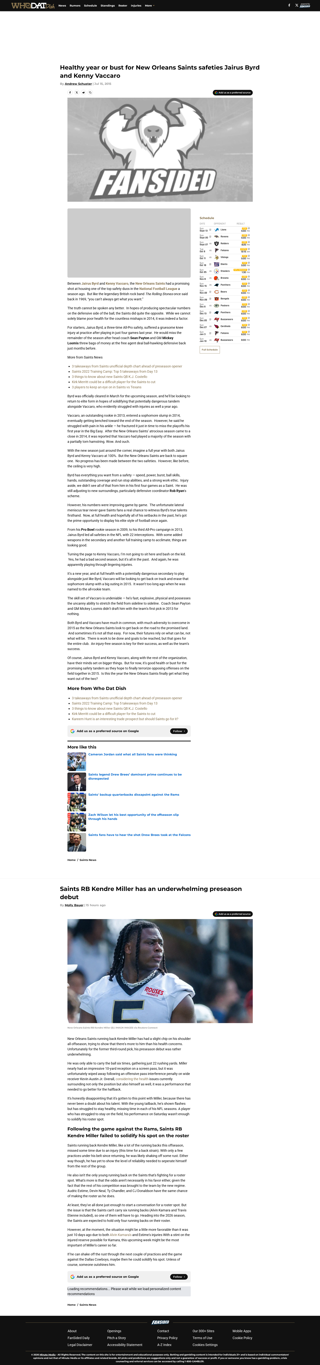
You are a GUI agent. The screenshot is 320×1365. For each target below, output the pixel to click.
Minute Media (47, 1354)
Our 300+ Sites (203, 1331)
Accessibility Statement (124, 1345)
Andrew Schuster (78, 84)
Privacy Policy (167, 1338)
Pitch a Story (116, 1338)
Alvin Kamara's (121, 1235)
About (72, 1331)
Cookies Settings (205, 1345)
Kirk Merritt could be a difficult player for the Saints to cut (113, 382)
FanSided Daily (79, 1338)
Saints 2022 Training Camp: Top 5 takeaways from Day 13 (114, 371)
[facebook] (289, 5)
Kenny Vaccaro (117, 283)
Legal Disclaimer (80, 1345)
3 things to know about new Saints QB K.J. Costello (109, 377)
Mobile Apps (242, 1331)
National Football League (158, 289)
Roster (122, 5)
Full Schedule (210, 349)
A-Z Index (164, 1345)
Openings (114, 1331)
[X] (296, 5)
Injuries (136, 5)
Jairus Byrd (90, 283)
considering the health (132, 1079)
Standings (108, 5)
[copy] (90, 92)
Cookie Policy (242, 1338)
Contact (163, 1331)
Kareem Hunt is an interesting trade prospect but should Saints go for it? (125, 719)
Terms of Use (202, 1338)
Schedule (90, 5)
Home (71, 860)
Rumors (75, 5)
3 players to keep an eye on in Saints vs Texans (106, 387)
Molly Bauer (74, 905)
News (62, 5)
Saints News (88, 860)
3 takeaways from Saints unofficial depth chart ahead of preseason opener (127, 366)
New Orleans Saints (150, 283)
